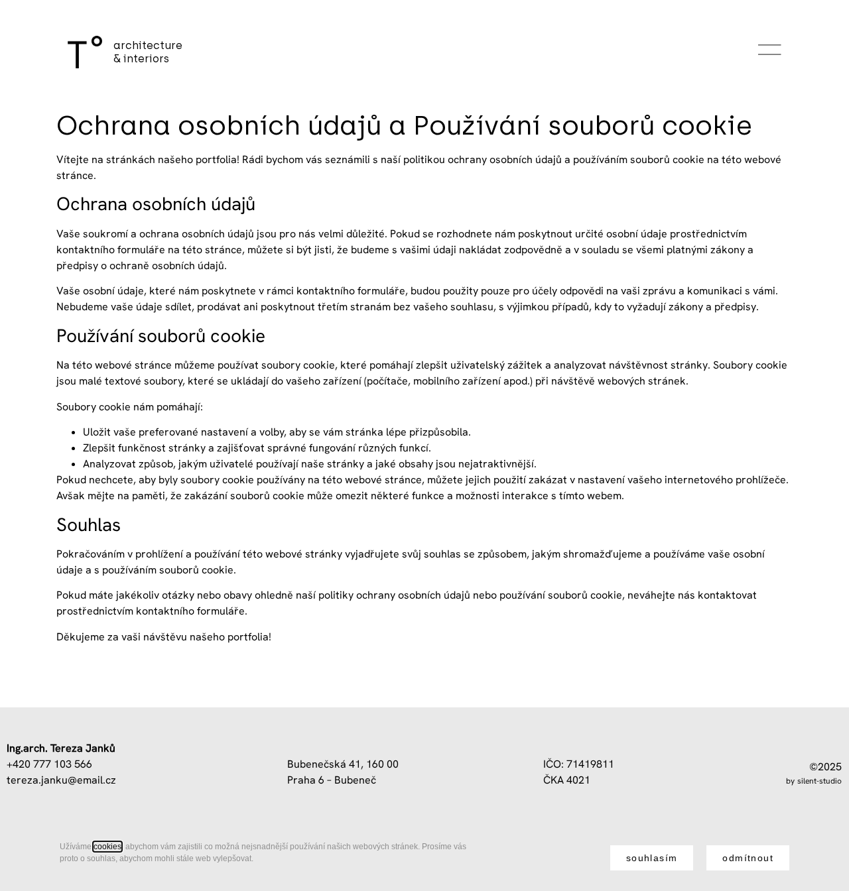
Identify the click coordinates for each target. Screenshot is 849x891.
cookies (107, 846)
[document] (424, 858)
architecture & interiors (147, 51)
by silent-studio (814, 781)
